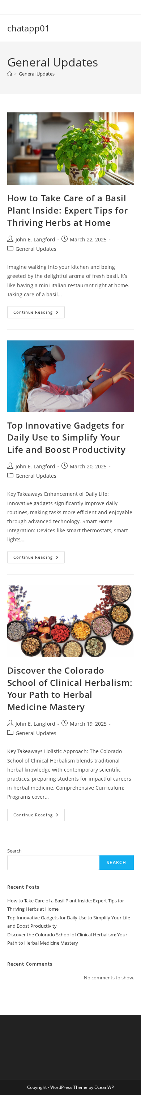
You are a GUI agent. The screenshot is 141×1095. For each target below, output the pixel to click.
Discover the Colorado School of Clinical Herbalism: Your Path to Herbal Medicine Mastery (70, 688)
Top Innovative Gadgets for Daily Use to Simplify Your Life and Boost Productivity (66, 437)
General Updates (37, 73)
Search (14, 850)
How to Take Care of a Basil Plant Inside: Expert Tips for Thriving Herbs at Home (67, 210)
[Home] (9, 73)
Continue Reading (39, 313)
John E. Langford (35, 239)
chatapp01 (28, 28)
